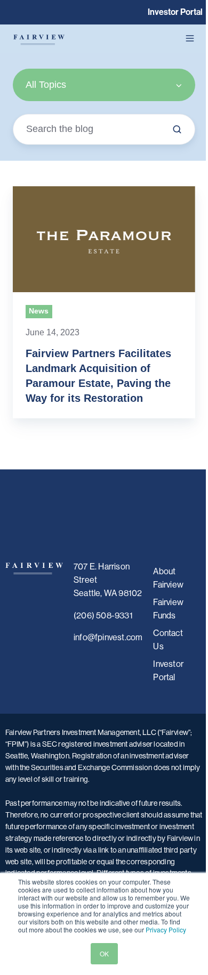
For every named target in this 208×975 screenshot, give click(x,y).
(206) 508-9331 (103, 615)
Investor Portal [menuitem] (168, 670)
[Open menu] (190, 38)
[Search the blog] (177, 129)
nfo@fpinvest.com (108, 637)
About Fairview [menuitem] (168, 578)
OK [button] (104, 953)
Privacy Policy (166, 929)
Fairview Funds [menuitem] (168, 609)
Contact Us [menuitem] (167, 639)
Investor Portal (175, 12)
